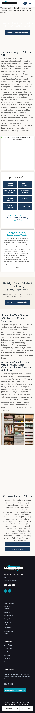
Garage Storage (25, 199)
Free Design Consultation (17, 33)
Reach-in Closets (25, 184)
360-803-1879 (9, 585)
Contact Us (17, 544)
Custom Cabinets (10, 199)
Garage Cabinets (10, 207)
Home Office (25, 207)
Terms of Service (23, 705)
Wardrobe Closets (25, 192)
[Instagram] (5, 591)
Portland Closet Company (17, 216)
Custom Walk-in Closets (10, 192)
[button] (30, 3)
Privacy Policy (10, 705)
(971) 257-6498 (17, 221)
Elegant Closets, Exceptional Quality (17, 233)
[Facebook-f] (9, 591)
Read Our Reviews (17, 549)
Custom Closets (10, 184)
